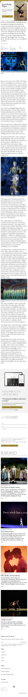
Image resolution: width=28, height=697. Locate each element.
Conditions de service (4, 440)
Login (16, 409)
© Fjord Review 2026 (23, 693)
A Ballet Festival (6, 620)
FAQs (2, 657)
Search (2, 660)
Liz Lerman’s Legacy (7, 531)
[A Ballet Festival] (14, 603)
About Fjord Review (5, 668)
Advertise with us (5, 671)
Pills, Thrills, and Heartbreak (10, 576)
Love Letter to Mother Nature (10, 487)
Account (3, 652)
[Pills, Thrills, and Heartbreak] (14, 559)
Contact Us (3, 654)
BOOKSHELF (3, 529)
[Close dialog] (26, 2)
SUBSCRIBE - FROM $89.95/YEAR (12, 407)
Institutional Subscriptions (7, 674)
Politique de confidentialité (17, 439)
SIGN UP (7, 16)
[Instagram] (14, 687)
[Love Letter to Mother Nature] (14, 471)
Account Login (4, 682)
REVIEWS (3, 485)
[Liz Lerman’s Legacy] (14, 515)
